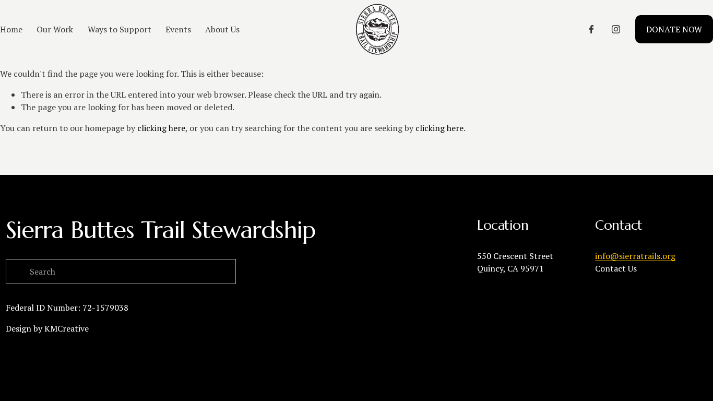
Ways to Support (119, 29)
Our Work (55, 29)
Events (178, 29)
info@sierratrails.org (635, 256)
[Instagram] (616, 29)
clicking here (161, 128)
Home (11, 29)
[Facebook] (591, 29)
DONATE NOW (674, 29)
